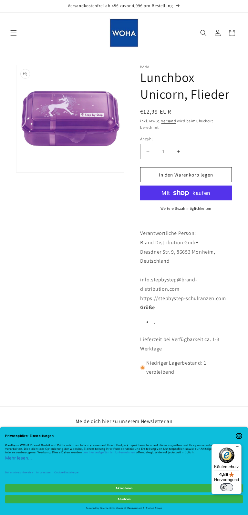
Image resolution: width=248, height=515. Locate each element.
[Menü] (238, 448)
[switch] (226, 487)
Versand (168, 120)
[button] (13, 33)
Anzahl (146, 139)
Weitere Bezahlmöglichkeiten (186, 208)
